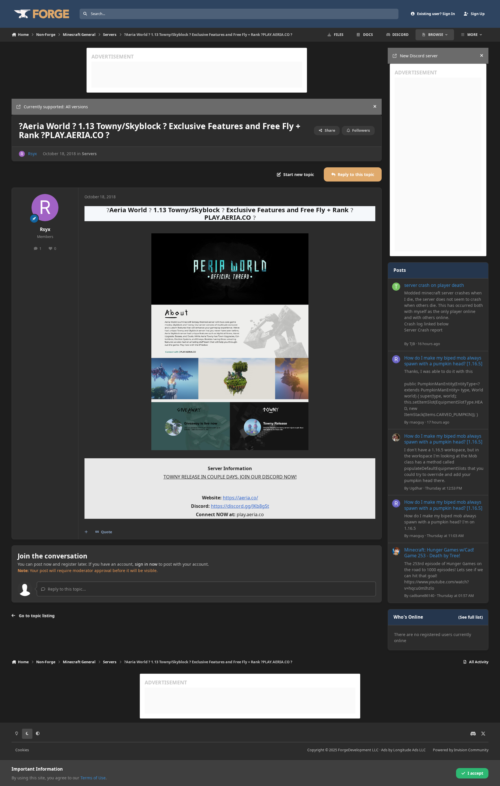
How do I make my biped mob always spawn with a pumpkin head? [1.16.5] (443, 361)
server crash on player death (434, 285)
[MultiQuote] (86, 531)
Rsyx (32, 153)
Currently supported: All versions (56, 106)
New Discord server (419, 55)
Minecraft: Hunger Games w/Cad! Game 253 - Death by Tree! (439, 553)
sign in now (146, 564)
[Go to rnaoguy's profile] (396, 359)
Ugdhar (415, 488)
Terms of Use (93, 777)
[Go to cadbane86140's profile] (396, 551)
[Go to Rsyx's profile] (22, 154)
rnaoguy (416, 422)
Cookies (22, 749)
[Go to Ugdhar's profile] (396, 437)
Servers (89, 153)
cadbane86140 (421, 595)
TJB (412, 343)
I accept (475, 773)
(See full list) (470, 617)
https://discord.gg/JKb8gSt (240, 506)
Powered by (460, 749)
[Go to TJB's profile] (396, 287)
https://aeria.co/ (240, 497)
